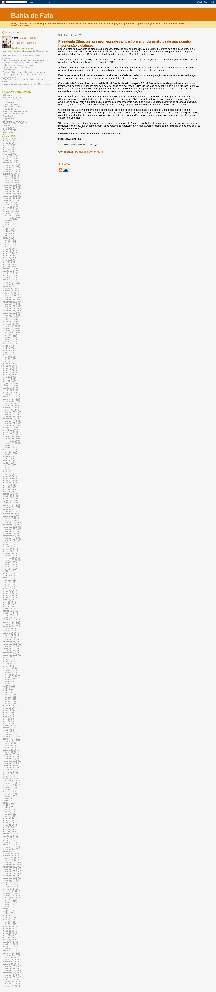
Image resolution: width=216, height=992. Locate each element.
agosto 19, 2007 (10, 273)
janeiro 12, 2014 (10, 979)
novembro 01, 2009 (12, 522)
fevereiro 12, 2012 (11, 783)
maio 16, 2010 (9, 584)
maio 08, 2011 (9, 697)
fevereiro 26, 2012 (11, 787)
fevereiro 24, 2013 (11, 898)
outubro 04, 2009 (11, 514)
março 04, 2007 (10, 220)
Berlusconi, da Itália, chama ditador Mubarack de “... (25, 52)
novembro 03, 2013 (12, 966)
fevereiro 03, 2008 (11, 326)
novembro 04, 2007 (12, 297)
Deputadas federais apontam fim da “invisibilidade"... (19, 68)
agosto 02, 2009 (10, 494)
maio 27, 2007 (9, 247)
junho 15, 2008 (10, 368)
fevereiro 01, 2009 (11, 436)
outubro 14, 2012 (11, 856)
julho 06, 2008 (9, 375)
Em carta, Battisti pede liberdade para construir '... (26, 72)
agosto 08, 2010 (10, 611)
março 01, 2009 (10, 445)
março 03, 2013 (10, 900)
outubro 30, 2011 (11, 752)
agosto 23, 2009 (10, 500)
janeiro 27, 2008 (10, 324)
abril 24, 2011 (9, 692)
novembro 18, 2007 (12, 302)
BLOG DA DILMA (11, 132)
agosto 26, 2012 (10, 840)
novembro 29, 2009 (12, 531)
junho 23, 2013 (10, 931)
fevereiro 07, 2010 (11, 553)
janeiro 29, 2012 (10, 778)
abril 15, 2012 (9, 803)
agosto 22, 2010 (10, 615)
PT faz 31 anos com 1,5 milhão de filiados (22, 63)
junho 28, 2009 (10, 483)
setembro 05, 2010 (11, 620)
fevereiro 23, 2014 (11, 986)
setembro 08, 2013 (11, 951)
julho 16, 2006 (9, 149)
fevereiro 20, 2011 (11, 673)
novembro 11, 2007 (12, 300)
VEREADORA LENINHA (14, 121)
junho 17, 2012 (10, 823)
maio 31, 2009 (9, 474)
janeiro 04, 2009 (10, 428)
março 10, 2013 (10, 902)
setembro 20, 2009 (11, 509)
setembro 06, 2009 (11, 505)
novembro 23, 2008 (12, 419)
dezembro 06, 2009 (12, 533)
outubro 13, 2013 (11, 959)
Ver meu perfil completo (24, 42)
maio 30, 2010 (9, 589)
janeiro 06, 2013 (10, 882)
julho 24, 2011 (9, 721)
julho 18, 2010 (9, 604)
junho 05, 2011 (10, 706)
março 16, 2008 (10, 339)
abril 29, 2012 (9, 807)
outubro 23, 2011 (11, 750)
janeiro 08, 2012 (10, 772)
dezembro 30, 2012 (12, 880)
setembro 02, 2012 (11, 842)
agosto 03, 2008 (10, 383)
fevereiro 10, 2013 (11, 893)
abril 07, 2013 (9, 909)
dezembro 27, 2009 (12, 540)
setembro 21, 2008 (11, 399)
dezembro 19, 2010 (12, 653)
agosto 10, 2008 (10, 386)
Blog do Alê (8, 116)
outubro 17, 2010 (11, 633)
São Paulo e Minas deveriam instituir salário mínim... (22, 80)
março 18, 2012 (10, 794)
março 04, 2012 (10, 790)
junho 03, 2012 (10, 818)
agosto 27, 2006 (10, 163)
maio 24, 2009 (9, 472)
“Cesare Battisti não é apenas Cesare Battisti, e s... (26, 84)
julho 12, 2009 (9, 487)
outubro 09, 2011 (11, 745)
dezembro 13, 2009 (12, 536)
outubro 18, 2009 (11, 518)
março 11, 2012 (10, 792)
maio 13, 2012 (9, 812)
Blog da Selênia (10, 109)
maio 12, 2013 (9, 920)
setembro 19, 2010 (11, 624)
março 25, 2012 (10, 796)
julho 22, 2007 (9, 264)
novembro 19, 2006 (12, 189)
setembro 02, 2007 (11, 277)
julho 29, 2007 (9, 266)
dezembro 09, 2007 (12, 308)
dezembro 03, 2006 (12, 194)
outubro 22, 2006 (11, 180)
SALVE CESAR (10, 130)
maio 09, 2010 (9, 582)
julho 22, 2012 (9, 829)
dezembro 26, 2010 (12, 655)
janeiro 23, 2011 (10, 664)
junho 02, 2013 (10, 926)
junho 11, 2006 (10, 138)
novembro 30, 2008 (12, 421)
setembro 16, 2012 (11, 847)
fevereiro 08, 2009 (11, 439)
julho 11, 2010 (9, 602)
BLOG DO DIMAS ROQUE (15, 123)
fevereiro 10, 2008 (11, 328)
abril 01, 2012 (9, 798)
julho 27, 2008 (9, 381)
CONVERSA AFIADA (12, 125)
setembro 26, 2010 (11, 626)
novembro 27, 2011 (12, 761)
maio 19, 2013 (9, 922)
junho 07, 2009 (10, 476)
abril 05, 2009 (9, 456)
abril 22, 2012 (9, 805)
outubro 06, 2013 (11, 957)
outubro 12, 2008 (11, 405)
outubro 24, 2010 (11, 635)
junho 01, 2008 (10, 364)
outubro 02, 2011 (11, 743)
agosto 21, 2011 (10, 730)
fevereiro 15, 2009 (11, 441)
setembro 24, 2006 (11, 172)
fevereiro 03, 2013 (11, 891)
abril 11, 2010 (9, 573)
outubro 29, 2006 (11, 183)
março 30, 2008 (10, 344)
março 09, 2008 (10, 337)
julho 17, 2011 (9, 719)
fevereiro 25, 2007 (11, 218)
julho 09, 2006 (9, 147)
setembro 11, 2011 (11, 737)
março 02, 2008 (10, 335)
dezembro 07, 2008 (12, 423)
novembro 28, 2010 (12, 646)
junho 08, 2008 (10, 366)
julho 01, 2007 (9, 258)
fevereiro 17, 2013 (11, 895)
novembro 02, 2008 (12, 412)
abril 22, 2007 (9, 236)
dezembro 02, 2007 (12, 306)
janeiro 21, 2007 (10, 207)
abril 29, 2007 (9, 238)
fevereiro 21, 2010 (11, 558)
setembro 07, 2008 (11, 394)
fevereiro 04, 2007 (11, 211)
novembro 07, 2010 (12, 639)
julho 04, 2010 (9, 600)
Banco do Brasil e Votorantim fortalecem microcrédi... (21, 56)
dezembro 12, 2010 (12, 650)
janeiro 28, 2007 (10, 209)
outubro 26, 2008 (11, 410)
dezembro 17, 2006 (12, 198)
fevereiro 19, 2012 (11, 785)
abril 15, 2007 (9, 233)
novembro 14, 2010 (12, 642)
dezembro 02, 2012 (12, 871)
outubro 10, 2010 (11, 631)
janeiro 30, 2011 (10, 666)
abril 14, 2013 (9, 911)
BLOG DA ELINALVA (12, 106)
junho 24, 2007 (10, 255)
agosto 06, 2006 (10, 156)
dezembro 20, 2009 (12, 538)
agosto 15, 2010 (10, 613)
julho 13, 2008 (9, 377)
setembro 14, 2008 (11, 397)
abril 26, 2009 (9, 463)
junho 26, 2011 (10, 712)
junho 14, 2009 (10, 478)
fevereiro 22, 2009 (11, 443)
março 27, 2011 (10, 684)
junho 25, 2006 (10, 143)
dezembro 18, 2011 (12, 767)
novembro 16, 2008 (12, 417)
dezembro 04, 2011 (12, 763)
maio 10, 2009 (9, 467)
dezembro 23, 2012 (12, 878)
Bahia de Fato (32, 16)
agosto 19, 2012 (10, 838)
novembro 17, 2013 (12, 968)
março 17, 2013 (10, 904)
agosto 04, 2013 (10, 942)
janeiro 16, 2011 (10, 661)
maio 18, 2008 (9, 359)
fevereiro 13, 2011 (11, 670)
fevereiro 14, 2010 (11, 556)
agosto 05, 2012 (10, 834)
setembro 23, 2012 (11, 849)
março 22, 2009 (10, 452)
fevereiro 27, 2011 (11, 675)
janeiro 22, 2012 (10, 776)
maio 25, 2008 (9, 361)
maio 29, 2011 (9, 703)
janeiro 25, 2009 (10, 434)
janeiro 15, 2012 (10, 774)
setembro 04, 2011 (11, 734)
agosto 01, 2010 (10, 609)
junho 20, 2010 (10, 595)
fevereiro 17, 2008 (11, 330)
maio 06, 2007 (9, 240)
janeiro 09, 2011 (10, 659)
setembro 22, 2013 (11, 953)
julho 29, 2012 (9, 831)
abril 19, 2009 (9, 461)
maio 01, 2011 (9, 695)
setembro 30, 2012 (11, 851)
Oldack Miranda (28, 37)
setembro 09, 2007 (11, 280)
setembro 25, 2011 (11, 741)
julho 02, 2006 (9, 145)
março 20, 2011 (10, 681)
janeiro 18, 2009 (10, 432)
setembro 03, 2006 (11, 165)
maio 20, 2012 (9, 814)
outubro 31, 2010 (11, 637)
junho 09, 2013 (10, 929)
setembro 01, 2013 (11, 948)
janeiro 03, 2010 (10, 542)
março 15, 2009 (10, 450)
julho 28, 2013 (9, 940)
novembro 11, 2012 (12, 865)
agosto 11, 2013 (10, 944)
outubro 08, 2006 (11, 176)
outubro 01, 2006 (11, 174)
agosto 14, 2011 (10, 728)
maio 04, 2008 (9, 355)
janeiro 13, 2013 (10, 884)
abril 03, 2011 (9, 686)
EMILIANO (8, 95)
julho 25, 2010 (9, 606)
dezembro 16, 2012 (12, 876)
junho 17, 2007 (10, 253)
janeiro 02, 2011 (10, 657)
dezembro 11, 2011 (12, 765)
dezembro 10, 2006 (12, 196)
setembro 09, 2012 (11, 845)
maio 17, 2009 (9, 469)
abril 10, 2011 (9, 688)
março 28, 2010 (10, 569)
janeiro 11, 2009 (10, 430)
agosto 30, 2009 (10, 503)
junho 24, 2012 (10, 825)
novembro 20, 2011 (12, 759)
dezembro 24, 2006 (12, 200)
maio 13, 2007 (9, 242)
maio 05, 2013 (9, 918)
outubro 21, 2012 (11, 858)
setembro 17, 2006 (11, 169)
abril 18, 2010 (9, 575)
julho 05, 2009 (9, 485)
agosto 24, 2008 (10, 390)
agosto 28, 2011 (10, 732)
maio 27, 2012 (9, 816)
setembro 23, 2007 (11, 284)
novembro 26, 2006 (12, 191)
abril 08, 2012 (9, 801)
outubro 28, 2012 (11, 860)
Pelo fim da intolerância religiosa (18, 65)
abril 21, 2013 (9, 913)
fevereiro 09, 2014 (11, 982)
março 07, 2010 (10, 562)
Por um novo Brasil (11, 104)
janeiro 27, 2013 (10, 889)
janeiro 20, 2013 (10, 887)
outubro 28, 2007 (11, 295)
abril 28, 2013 (9, 915)
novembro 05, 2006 (12, 185)
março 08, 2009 (10, 447)
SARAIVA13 (8, 128)
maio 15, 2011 (9, 699)
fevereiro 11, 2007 (11, 213)
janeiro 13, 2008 (10, 319)
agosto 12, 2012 (10, 836)
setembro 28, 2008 (11, 401)
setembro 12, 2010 (11, 622)
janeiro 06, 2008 (10, 317)
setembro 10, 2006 (11, 167)
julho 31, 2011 (9, 723)
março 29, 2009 (10, 454)
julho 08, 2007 (9, 260)
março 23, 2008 (10, 341)
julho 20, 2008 (9, 379)
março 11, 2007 (10, 222)
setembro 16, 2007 (11, 282)
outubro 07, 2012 (11, 854)
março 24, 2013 (10, 906)
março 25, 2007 (10, 227)
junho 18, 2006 (10, 141)
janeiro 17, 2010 (10, 547)
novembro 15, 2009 (12, 527)
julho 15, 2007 (9, 262)
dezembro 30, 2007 (12, 315)
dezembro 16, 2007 (12, 311)
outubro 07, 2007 (11, 289)
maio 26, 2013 (9, 924)
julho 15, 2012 (9, 827)
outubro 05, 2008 (11, 403)
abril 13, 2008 (9, 348)
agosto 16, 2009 (10, 498)
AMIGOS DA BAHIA (12, 97)
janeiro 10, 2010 (10, 545)
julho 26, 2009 (9, 492)
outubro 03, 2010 (11, 628)
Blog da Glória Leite (12, 118)
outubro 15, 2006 (11, 178)
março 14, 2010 (10, 564)
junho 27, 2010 (10, 597)
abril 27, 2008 (9, 353)
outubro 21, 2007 (11, 293)
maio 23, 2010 (9, 586)
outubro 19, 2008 (11, 408)
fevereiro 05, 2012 (11, 781)
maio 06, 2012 (9, 809)
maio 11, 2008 (9, 357)
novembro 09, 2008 (12, 414)
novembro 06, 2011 (12, 754)
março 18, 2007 (10, 225)
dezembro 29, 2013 (12, 977)
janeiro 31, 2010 (10, 551)
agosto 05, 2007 (10, 269)
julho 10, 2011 (9, 717)
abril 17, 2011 (9, 690)
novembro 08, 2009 (12, 525)
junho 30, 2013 (10, 933)
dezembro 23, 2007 (12, 313)
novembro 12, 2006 (12, 187)
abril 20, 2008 (9, 350)
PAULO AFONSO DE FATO (15, 111)
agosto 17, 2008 (10, 388)
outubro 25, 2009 (11, 520)
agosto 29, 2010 (10, 617)
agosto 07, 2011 (10, 726)
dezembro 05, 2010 (12, 648)
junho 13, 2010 (10, 593)
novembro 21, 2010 (12, 644)
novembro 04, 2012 (12, 862)
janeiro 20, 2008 (10, 322)
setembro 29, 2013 (11, 955)
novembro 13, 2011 (12, 756)
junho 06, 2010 (10, 591)
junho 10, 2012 (10, 820)
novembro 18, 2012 (12, 867)
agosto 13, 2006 (10, 158)
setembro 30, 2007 (11, 286)
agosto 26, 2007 (10, 275)
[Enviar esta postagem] (95, 145)
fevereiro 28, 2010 (11, 560)
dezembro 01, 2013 (12, 973)
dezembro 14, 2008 (12, 425)
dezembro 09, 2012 (12, 873)
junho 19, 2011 (10, 710)
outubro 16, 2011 (11, 748)
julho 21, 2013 (9, 937)
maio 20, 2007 (9, 244)
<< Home (64, 164)
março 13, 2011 (10, 679)
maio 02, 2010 (9, 580)
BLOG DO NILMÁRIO (13, 114)
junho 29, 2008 (10, 372)
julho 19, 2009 (9, 489)
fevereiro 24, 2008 (11, 333)
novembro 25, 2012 (12, 869)
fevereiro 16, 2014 (11, 984)
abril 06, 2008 (9, 346)
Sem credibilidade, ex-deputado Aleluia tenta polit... (26, 60)
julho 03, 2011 (9, 714)
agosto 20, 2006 (10, 160)
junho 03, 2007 (10, 249)
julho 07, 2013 (9, 935)
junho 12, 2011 (10, 708)
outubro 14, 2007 (11, 291)
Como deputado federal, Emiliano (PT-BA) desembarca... (22, 75)
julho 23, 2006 (9, 152)
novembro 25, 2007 (12, 304)
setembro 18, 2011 (11, 739)
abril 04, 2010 (9, 571)
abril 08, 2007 (9, 231)
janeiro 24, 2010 (10, 549)
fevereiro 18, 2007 (11, 216)
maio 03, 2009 (9, 465)
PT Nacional (8, 102)
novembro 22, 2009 (12, 529)
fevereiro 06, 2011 (11, 668)
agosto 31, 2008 (10, 392)
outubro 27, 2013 (11, 964)
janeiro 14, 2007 (10, 205)
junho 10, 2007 (10, 251)
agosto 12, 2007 (10, 271)
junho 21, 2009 (10, 481)
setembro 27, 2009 (11, 511)
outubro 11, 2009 (11, 516)
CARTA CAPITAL (10, 99)
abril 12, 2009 (9, 458)
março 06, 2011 (10, 677)
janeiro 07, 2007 (10, 202)
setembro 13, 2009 (11, 507)
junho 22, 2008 (10, 370)
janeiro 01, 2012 (10, 770)
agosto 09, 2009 (10, 496)
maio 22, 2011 (9, 701)
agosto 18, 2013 (10, 946)
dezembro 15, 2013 (12, 975)
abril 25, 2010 (9, 578)
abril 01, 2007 (9, 229)
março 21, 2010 (10, 567)
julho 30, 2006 (9, 154)
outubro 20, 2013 (11, 962)
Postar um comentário (89, 151)
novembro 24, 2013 (12, 970)
